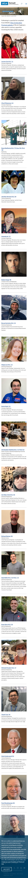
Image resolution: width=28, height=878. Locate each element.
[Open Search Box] (21, 4)
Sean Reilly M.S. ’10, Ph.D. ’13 (10, 577)
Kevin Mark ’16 (5, 406)
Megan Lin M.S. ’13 (7, 364)
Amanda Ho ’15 (5, 236)
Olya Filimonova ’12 (7, 103)
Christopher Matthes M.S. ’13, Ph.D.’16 (12, 449)
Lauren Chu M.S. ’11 (7, 61)
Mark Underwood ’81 (7, 756)
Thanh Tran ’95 (5, 714)
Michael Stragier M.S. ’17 (8, 668)
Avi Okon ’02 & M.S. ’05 (8, 495)
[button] (26, 5)
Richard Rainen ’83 (7, 536)
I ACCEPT (6, 869)
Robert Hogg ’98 (6, 280)
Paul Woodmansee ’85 (8, 803)
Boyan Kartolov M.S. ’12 (8, 323)
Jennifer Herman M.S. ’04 (8, 196)
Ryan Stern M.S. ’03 (7, 624)
